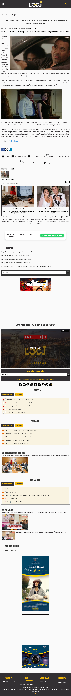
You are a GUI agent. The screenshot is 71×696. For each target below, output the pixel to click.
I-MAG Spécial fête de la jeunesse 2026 (20, 399)
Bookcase (31, 224)
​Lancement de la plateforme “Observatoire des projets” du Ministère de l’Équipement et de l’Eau (41, 532)
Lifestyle (13, 14)
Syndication (40, 694)
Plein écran (65, 330)
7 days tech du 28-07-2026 (16, 412)
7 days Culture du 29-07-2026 (17, 409)
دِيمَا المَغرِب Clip (11, 492)
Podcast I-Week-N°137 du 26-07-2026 (19, 434)
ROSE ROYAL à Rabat (9, 550)
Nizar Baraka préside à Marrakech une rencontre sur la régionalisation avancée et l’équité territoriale (34, 512)
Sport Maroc (53, 219)
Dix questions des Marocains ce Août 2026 (15, 255)
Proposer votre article (27, 684)
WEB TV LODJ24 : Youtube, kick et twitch (35, 325)
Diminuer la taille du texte (32, 163)
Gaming (48, 217)
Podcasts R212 (12, 221)
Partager (48, 163)
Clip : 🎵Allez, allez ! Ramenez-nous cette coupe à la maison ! (27, 495)
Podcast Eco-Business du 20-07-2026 (19, 437)
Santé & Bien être (14, 219)
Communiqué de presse (35, 217)
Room (4, 221)
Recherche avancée (7, 275)
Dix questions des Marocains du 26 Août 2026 (16, 263)
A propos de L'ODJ (9, 681)
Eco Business (56, 217)
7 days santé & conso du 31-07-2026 (19, 403)
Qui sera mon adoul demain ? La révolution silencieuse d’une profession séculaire (18, 212)
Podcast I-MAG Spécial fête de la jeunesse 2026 (22, 430)
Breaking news (8, 217)
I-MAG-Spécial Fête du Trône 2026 (18, 406)
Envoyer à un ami (20, 157)
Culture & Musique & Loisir (38, 219)
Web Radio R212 (62, 682)
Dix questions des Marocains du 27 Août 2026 (16, 259)
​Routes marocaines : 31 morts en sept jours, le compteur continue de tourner (26, 266)
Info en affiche (20, 217)
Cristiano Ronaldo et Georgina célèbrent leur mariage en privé (53, 212)
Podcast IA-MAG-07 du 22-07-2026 (18, 440)
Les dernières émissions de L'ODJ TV (32, 221)
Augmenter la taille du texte (59, 157)
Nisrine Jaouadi (13, 28)
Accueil (4, 14)
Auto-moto (63, 219)
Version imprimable (37, 157)
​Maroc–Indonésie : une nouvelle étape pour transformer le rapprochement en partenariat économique (35, 456)
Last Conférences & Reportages (57, 221)
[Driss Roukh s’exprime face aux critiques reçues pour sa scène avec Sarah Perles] (40, 36)
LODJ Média (40, 224)
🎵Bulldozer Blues (12, 499)
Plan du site (31, 694)
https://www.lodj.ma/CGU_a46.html (45, 379)
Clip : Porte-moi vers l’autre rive (17, 489)
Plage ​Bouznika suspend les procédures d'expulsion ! (18, 252)
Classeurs (19, 394)
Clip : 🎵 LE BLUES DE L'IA (14, 502)
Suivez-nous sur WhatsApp (52, 235)
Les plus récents (7, 394)
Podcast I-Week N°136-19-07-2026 (18, 443)
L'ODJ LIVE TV (44, 681)
